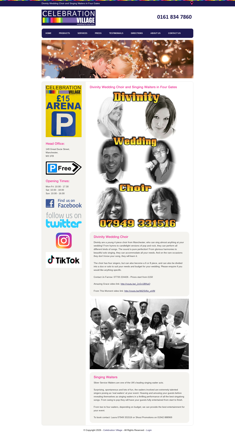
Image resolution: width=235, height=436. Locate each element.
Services (82, 33)
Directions (137, 33)
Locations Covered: (192, 3)
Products (64, 33)
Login (149, 430)
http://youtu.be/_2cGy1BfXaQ (135, 284)
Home (48, 33)
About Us (155, 33)
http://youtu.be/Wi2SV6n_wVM (139, 291)
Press (98, 33)
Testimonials (116, 33)
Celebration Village (112, 430)
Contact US (174, 33)
